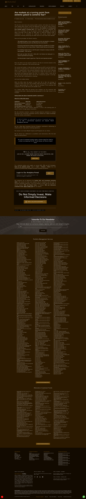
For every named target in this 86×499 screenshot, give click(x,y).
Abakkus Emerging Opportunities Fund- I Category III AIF (24, 399)
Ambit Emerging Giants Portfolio (21, 286)
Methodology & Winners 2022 (63, 464)
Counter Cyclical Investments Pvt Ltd (22, 342)
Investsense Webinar (47, 457)
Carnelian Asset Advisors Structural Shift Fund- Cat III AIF (24, 428)
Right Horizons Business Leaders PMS (59, 276)
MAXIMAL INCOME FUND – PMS (40, 302)
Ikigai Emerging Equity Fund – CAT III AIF (41, 413)
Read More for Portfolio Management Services (43, 382)
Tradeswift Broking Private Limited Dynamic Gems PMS (62, 333)
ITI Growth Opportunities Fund (39, 416)
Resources (42, 6)
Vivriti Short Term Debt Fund (58, 431)
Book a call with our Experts (35, 201)
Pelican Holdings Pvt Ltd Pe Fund (40, 362)
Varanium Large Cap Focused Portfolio (59, 362)
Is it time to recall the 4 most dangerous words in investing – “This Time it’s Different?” (64, 76)
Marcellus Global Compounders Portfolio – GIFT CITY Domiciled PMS (43, 297)
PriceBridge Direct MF (38, 375)
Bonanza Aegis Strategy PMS (21, 309)
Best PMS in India (17, 455)
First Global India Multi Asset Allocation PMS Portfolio (25, 369)
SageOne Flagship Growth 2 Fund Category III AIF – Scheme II (61, 399)
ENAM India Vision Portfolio (21, 364)
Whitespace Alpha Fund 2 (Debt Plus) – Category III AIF (62, 437)
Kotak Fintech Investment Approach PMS (41, 283)
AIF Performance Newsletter (33, 455)
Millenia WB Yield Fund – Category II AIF (41, 419)
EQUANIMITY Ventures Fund (39, 395)
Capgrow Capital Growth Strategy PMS (22, 320)
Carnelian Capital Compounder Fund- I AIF (23, 429)
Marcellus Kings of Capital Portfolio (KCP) (41, 298)
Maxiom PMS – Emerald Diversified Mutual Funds (42, 304)
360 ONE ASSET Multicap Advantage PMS (23, 243)
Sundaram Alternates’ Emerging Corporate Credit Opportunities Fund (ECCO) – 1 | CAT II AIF (61, 410)
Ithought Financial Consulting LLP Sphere (41, 275)
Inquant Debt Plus (38, 415)
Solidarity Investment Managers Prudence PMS (60, 305)
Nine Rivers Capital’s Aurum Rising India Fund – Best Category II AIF (42, 427)
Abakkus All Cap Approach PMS (21, 246)
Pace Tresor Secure (38, 360)
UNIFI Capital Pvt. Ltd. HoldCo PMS (59, 346)
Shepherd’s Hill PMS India (57, 295)
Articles (30, 453)
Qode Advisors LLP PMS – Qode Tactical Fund (60, 264)
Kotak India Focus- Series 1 (39, 285)
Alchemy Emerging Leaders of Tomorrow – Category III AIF (25, 406)
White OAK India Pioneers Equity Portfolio (60, 369)
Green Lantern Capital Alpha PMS (40, 243)
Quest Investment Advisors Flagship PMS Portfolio (61, 267)
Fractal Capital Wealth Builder (21, 371)
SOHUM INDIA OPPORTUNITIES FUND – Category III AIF (61, 409)
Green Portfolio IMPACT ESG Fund (40, 248)
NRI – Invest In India (18, 457)
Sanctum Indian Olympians (57, 287)
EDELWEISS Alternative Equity (39, 392)
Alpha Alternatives (19, 281)
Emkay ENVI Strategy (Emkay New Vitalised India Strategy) (24, 359)
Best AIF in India (17, 454)
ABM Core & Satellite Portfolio (21, 251)
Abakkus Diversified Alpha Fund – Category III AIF (24, 398)
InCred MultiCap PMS (38, 267)
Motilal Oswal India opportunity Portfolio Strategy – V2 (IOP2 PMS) (43, 328)
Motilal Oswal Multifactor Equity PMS (40, 329)
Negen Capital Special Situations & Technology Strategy (42, 339)
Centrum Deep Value (20, 331)
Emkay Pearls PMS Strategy (21, 362)
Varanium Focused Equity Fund (58, 429)
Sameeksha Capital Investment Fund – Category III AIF (61, 402)
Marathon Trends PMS (38, 294)
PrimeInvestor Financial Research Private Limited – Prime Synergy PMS (61, 243)
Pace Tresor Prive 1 (38, 359)
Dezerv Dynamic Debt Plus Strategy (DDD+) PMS (24, 345)
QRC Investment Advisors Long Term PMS (60, 266)
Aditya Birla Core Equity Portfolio (21, 258)
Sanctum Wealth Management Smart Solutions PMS (61, 289)
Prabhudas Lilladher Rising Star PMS (40, 372)
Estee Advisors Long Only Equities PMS (22, 368)
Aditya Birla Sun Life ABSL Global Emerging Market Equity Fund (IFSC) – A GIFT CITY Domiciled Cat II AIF (24, 403)
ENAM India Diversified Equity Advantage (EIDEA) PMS (25, 363)
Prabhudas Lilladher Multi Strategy (40, 371)
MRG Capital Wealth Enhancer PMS (40, 333)
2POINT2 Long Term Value (21, 242)
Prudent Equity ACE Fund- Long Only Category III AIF (43, 433)
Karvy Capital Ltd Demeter (39, 281)
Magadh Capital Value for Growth (40, 293)
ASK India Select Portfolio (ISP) (21, 298)
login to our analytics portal (22, 166)
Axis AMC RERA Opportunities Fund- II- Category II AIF (25, 424)
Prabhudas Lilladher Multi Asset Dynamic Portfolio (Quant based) (42, 370)
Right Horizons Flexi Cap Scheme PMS (59, 277)
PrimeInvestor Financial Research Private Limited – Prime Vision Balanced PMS (61, 246)
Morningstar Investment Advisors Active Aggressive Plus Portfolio (42, 317)
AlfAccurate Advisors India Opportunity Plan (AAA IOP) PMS (25, 280)
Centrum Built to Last (20, 330)
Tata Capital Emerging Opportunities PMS (60, 321)
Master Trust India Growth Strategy (40, 301)
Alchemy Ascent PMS (20, 271)
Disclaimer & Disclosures (67, 496)
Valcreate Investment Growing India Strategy (60, 353)
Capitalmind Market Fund (20, 322)
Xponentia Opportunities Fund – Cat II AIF (60, 438)
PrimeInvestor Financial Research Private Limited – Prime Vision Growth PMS (61, 248)
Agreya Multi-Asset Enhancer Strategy (22, 267)
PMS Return (46, 454)
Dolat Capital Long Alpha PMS (21, 348)
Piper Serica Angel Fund (38, 432)
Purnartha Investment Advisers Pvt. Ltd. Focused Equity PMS (62, 255)
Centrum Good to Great (20, 334)
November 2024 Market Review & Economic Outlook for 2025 (64, 39)
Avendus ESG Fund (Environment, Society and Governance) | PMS (23, 303)
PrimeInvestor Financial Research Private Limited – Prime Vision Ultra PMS (61, 249)
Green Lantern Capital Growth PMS (40, 245)
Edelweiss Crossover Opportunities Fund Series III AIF (43, 393)
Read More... (61, 26)
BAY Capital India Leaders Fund (21, 425)
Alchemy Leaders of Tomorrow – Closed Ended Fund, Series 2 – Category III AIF (24, 410)
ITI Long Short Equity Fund (39, 417)
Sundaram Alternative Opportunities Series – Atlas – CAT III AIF (61, 414)
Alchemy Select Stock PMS (21, 273)
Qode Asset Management (57, 265)
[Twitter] (37, 477)
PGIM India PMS (37, 365)
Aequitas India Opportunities (21, 266)
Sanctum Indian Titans (57, 288)
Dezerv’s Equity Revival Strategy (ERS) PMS (23, 346)
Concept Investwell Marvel (21, 341)
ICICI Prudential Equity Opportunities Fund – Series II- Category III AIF (43, 408)
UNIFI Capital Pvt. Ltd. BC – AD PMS (59, 343)
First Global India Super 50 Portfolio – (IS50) (23, 370)
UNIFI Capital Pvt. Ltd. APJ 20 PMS (59, 342)
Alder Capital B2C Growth (20, 276)
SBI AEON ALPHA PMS (57, 291)
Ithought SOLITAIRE (38, 276)
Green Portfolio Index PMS (39, 249)
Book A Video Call (28, 186)
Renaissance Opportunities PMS (58, 274)
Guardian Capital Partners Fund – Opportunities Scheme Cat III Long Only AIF (42, 403)
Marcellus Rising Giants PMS (39, 300)
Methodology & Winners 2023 (63, 462)
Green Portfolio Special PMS (39, 251)
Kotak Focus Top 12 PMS (39, 284)
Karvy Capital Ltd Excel (38, 282)
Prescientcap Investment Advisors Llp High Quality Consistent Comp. (42, 374)
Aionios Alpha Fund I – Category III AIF (22, 404)
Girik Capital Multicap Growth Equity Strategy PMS (24, 372)
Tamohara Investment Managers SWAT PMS (60, 318)
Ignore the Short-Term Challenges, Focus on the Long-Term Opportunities (64, 54)
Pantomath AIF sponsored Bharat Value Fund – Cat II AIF (42, 431)
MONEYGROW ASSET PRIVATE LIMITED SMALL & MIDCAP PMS (42, 314)
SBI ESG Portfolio (56, 292)
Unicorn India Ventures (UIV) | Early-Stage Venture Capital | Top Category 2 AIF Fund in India (61, 422)
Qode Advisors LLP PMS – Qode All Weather (60, 262)
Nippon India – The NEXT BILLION (40, 428)
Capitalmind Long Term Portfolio (21, 321)
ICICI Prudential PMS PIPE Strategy (40, 261)
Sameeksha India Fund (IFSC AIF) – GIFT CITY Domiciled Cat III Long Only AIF (60, 404)
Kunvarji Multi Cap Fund (38, 290)
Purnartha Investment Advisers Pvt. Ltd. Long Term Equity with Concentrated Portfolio (61, 256)
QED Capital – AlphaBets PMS (58, 261)
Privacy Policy (60, 496)
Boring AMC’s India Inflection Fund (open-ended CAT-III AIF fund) (25, 426)
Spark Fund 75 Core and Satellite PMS (59, 308)
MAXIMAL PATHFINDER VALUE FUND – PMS (41, 303)
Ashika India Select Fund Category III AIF (23, 419)
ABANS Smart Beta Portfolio (21, 250)
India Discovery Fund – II (38, 414)
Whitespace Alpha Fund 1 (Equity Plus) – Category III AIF (61, 436)
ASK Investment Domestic (20, 300)
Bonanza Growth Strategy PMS (21, 311)
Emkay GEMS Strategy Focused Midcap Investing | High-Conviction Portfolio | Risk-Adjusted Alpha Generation (24, 361)
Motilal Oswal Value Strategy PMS (40, 332)
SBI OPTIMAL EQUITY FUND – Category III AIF (60, 405)
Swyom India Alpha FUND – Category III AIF (60, 416)
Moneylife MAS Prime (38, 316)
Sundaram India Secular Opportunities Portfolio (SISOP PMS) (62, 316)
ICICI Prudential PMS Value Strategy (40, 262)
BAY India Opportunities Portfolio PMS (22, 308)
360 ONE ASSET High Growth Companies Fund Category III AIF (24, 391)
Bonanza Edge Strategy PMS (21, 310)
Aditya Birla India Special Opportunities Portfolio (24, 259)
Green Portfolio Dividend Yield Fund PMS (41, 247)
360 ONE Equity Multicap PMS (21, 245)
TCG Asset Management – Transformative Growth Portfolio (61, 329)
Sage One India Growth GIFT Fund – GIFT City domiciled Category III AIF (60, 398)
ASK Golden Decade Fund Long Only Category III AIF (24, 421)
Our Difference (46, 456)
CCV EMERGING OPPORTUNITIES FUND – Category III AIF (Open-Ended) (25, 431)
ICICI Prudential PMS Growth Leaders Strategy (42, 259)
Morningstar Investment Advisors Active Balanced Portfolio (42, 321)
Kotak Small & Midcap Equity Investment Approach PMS (42, 288)
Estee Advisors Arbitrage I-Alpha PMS (22, 367)
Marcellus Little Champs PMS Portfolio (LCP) (41, 299)
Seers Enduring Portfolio (57, 293)
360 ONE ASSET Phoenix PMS (21, 244)
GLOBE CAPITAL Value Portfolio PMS (40, 242)
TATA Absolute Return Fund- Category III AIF (60, 417)
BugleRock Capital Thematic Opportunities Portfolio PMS (24, 316)
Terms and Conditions (52, 496)
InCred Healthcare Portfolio (39, 266)
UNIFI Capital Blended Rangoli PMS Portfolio (60, 340)
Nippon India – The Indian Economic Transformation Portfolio (42, 345)
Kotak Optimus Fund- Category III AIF (40, 418)
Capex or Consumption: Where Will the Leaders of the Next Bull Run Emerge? (64, 23)
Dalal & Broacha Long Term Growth (22, 344)
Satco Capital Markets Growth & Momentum (60, 290)
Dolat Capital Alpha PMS (20, 347)
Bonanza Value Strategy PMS (21, 312)
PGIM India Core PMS (38, 364)
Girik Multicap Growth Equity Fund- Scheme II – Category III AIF (42, 402)
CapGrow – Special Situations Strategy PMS (23, 319)
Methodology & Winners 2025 (63, 457)
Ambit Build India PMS (20, 283)
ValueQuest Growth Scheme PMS (58, 359)
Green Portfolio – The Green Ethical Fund (41, 246)
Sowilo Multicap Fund (57, 306)
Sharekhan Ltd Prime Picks (57, 294)
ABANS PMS (19, 249)
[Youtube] (43, 477)
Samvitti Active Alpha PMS (57, 286)
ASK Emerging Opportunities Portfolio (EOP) (23, 297)
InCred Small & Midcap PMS (39, 268)
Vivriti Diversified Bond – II (57, 430)
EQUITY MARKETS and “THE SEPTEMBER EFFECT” (63, 61)
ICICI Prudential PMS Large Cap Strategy (41, 260)
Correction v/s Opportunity (61, 90)
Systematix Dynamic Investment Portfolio (60, 317)
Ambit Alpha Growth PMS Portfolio (22, 282)
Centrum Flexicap (19, 333)
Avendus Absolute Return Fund (21, 422)
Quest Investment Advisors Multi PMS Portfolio (60, 268)
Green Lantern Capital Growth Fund (40, 244)
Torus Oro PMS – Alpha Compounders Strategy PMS (61, 332)
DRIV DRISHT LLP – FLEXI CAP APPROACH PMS (24, 349)
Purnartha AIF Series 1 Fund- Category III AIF (41, 434)
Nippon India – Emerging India (39, 343)
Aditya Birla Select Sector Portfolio (22, 261)
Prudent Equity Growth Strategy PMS (59, 253)
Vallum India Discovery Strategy (58, 357)
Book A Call (35, 158)
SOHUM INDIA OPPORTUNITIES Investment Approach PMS (61, 304)
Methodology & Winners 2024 (63, 459)
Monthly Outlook (32, 459)
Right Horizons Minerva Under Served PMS (60, 278)
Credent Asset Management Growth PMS (23, 343)
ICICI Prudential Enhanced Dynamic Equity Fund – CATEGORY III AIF (42, 406)
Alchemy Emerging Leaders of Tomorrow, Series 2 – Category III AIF (24, 407)
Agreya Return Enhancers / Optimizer (22, 268)
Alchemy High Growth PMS (21, 272)
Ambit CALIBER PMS (20, 284)
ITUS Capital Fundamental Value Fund (40, 277)
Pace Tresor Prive (37, 358)
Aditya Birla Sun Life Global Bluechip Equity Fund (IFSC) (24, 264)
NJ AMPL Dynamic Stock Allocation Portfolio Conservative (41, 350)
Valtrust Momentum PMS (57, 358)
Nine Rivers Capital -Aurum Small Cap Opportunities (42, 340)
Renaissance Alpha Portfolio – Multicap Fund (60, 269)
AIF (18, 6)
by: (30, 18)
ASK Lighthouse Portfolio (20, 302)
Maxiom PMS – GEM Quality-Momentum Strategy (42, 305)
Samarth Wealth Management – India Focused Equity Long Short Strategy (61, 401)
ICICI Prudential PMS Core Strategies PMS (41, 258)
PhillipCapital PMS (38, 367)
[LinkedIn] (40, 477)
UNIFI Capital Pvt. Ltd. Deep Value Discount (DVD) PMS (62, 344)
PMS (12, 6)
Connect (70, 6)
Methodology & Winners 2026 (63, 454)
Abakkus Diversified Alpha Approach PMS (23, 247)
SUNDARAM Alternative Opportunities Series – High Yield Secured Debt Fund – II (61, 412)
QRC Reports (31, 458)
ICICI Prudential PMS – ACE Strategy (40, 263)
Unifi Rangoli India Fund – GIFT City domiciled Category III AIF (60, 424)
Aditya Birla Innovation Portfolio (21, 260)
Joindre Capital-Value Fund (39, 279)
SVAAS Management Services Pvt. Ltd (59, 415)
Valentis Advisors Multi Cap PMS (58, 355)
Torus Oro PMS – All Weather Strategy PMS (60, 331)
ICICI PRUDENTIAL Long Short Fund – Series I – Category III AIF (42, 411)
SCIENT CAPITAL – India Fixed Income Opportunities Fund (61, 406)
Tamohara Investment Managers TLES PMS (60, 320)
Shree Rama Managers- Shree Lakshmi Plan (60, 296)
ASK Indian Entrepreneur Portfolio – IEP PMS (23, 299)
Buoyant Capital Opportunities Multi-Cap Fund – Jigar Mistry (24, 318)
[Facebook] (35, 477)
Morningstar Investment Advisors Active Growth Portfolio (42, 322)
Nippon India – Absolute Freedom (40, 342)
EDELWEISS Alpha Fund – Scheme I (40, 391)
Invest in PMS (17, 456)
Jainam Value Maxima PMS (39, 278)
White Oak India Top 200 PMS (58, 370)
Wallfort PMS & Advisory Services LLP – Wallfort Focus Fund (61, 363)
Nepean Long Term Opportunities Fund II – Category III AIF (43, 425)
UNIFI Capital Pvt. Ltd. (57, 341)
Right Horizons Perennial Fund (58, 279)
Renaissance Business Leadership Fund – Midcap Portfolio (61, 270)
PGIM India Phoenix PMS (39, 363)
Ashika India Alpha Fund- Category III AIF (23, 418)
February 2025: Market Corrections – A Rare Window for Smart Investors (64, 32)
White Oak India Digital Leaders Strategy (59, 368)
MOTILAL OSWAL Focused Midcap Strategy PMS (42, 325)
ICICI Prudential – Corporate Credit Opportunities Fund (43, 412)
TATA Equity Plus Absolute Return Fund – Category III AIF (61, 418)
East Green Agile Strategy (20, 350)
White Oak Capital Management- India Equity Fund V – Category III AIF (62, 433)
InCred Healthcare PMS (38, 265)
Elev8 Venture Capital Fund (39, 394)
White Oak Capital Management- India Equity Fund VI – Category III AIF (62, 434)
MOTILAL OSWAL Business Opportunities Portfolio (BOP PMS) (42, 324)
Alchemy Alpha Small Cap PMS (21, 270)
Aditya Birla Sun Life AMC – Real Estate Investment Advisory (24, 263)
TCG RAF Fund (56, 330)
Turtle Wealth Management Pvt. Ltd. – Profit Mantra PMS (61, 339)
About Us (46, 496)
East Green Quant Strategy (21, 351)
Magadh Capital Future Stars (39, 292)
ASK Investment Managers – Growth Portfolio (23, 301)
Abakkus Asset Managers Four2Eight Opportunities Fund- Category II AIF (24, 397)
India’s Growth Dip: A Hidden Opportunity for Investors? (64, 47)
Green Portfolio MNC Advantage (40, 250)
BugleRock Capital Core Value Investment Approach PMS (24, 314)
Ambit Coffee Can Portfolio (21, 285)
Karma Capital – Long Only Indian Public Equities (42, 280)
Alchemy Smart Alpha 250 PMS (21, 274)
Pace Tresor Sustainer (38, 361)
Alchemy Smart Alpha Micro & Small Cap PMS (23, 275)
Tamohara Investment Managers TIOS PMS (60, 319)
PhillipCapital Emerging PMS (39, 366)
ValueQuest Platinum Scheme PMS (59, 361)
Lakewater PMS (37, 291)
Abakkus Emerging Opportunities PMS (22, 248)
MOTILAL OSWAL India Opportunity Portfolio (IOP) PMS (42, 326)
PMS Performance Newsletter (34, 454)
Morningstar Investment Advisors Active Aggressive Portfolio (42, 319)
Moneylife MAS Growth (38, 315)
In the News (17, 458)
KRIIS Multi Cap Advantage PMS (40, 289)
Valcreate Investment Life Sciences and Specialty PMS (61, 354)
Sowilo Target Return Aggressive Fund (59, 307)
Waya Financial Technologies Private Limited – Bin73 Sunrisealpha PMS (61, 367)
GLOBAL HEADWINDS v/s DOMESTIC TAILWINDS (64, 69)
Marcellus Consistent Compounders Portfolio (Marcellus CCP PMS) (41, 295)
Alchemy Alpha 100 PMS (20, 269)
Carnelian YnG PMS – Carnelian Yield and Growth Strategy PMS (24, 329)
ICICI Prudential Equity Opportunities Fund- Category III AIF (43, 409)
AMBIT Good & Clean (20, 287)
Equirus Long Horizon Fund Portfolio (22, 365)
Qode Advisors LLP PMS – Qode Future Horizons (61, 263)
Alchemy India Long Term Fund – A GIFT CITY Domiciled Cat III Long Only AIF (23, 409)
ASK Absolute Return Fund (21, 420)
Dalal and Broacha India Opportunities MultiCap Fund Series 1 (24, 434)
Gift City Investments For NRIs (49, 459)
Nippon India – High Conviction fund (40, 344)
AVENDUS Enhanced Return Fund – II (22, 423)
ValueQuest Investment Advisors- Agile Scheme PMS (61, 360)
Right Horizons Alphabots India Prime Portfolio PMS (61, 275)
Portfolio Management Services (49, 453)
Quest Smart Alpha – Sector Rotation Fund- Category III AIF (62, 391)
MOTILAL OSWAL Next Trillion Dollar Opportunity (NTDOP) (42, 331)
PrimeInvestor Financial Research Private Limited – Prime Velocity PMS (61, 244)
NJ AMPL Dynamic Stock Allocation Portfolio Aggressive (41, 349)
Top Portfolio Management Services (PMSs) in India (48, 458)
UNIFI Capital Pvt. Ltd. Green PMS (59, 345)
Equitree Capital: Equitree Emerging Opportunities (24, 366)
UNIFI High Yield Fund (57, 423)
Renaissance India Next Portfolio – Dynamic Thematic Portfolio (61, 273)
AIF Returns (46, 455)
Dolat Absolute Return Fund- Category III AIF (23, 435)
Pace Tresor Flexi (37, 357)
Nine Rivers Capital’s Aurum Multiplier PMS (41, 341)
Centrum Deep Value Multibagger (22, 332)
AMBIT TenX (19, 288)
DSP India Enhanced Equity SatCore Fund (23, 436)
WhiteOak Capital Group (57, 371)
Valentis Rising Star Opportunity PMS (59, 356)
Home (16, 453)
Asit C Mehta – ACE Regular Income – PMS (23, 296)
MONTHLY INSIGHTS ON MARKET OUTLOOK (47, 18)
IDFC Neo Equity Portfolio (39, 264)
